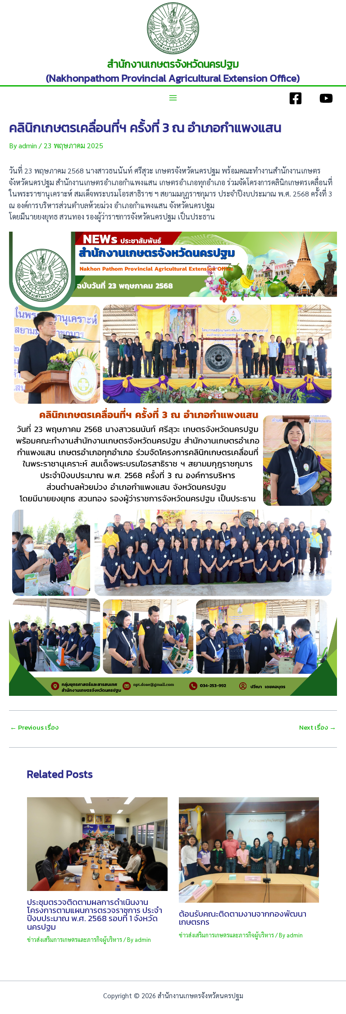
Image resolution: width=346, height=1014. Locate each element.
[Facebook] (295, 98)
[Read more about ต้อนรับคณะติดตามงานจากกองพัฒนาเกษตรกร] (249, 849)
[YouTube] (326, 98)
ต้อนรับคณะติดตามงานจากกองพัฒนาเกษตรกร (242, 918)
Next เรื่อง (317, 727)
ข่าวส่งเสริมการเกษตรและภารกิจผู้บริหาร (74, 939)
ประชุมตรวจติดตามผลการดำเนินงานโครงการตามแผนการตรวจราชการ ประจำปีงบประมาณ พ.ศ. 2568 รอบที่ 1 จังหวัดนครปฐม (94, 914)
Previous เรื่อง (34, 727)
